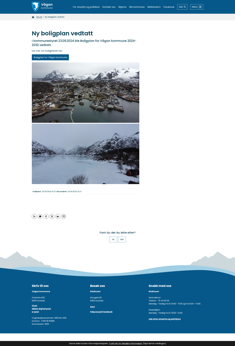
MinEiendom (154, 6)
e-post (35, 311)
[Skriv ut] (40, 216)
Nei (122, 239)
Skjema (122, 6)
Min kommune (137, 6)
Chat (34, 305)
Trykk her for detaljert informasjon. (125, 343)
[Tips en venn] (63, 216)
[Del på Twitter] (51, 216)
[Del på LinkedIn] (57, 216)
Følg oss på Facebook (101, 311)
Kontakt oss (109, 6)
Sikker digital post (41, 308)
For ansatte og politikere (86, 6)
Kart (92, 306)
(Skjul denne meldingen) (154, 343)
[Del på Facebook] (46, 216)
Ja (113, 239)
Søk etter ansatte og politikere (165, 319)
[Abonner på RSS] (34, 216)
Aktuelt (39, 17)
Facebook (169, 6)
